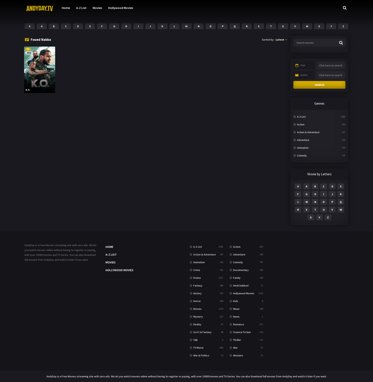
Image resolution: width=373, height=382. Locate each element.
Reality (197, 324)
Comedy (302, 155)
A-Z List (81, 8)
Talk (195, 340)
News (236, 316)
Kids (235, 301)
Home (66, 8)
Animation (303, 147)
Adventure (303, 140)
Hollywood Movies (120, 8)
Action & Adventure (308, 132)
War (235, 347)
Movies (97, 8)
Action (300, 124)
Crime (196, 270)
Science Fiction (242, 332)
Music (236, 309)
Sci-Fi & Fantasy (202, 332)
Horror (197, 301)
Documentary (241, 270)
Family (237, 278)
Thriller (237, 340)
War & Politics (201, 355)
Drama (197, 278)
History (197, 293)
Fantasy (197, 285)
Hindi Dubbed (240, 285)
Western (238, 355)
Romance (238, 324)
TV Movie (198, 347)
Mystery (198, 316)
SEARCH (319, 85)
